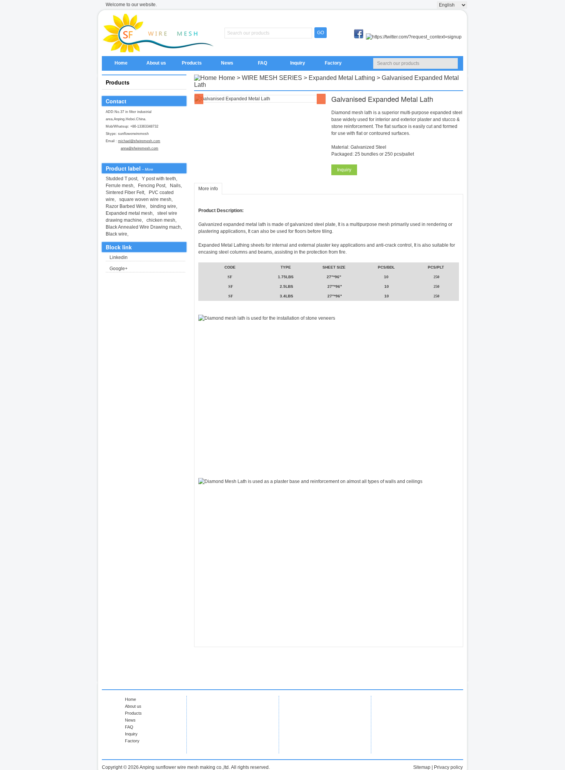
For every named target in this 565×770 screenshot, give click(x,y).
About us (156, 63)
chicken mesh (160, 220)
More (149, 169)
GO (320, 32)
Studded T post (121, 178)
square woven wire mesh (145, 199)
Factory (333, 63)
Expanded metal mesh (129, 213)
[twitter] (414, 37)
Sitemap (421, 767)
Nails (175, 185)
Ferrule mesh (119, 185)
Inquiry (297, 63)
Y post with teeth (159, 178)
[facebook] (359, 37)
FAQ (262, 63)
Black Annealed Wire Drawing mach (143, 227)
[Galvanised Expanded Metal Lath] (260, 98)
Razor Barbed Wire (126, 206)
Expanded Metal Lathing (342, 78)
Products (192, 63)
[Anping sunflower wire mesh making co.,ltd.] (159, 33)
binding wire (163, 206)
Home (121, 63)
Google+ (119, 268)
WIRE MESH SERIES (272, 78)
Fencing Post (151, 185)
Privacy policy (448, 767)
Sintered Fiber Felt (125, 192)
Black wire (116, 234)
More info (208, 188)
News (227, 63)
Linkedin (119, 257)
